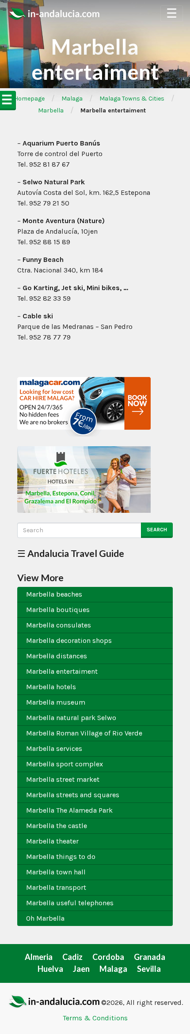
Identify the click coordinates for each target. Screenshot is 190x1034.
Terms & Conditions (95, 1018)
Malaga (72, 98)
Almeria (39, 957)
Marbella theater (52, 841)
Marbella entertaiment (62, 671)
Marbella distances (56, 656)
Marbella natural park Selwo (71, 717)
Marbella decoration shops (69, 640)
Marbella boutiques (58, 609)
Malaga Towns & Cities (131, 98)
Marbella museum (55, 702)
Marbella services (54, 748)
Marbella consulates (58, 625)
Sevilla (149, 969)
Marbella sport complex (64, 764)
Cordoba (108, 957)
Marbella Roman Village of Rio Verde (84, 733)
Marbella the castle (56, 825)
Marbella (51, 110)
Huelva (50, 969)
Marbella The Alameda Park (69, 810)
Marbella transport (56, 887)
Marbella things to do (60, 856)
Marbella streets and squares (72, 795)
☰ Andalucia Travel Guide (70, 553)
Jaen (81, 969)
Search (157, 529)
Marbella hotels (51, 687)
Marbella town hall (56, 872)
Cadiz (72, 957)
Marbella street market (62, 779)
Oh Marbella (45, 918)
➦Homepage (27, 98)
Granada (149, 957)
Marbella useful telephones (70, 903)
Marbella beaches (54, 594)
